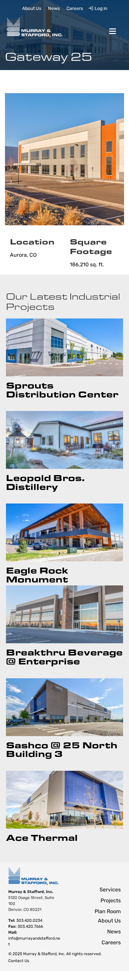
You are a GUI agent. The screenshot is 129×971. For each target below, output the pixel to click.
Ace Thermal (42, 837)
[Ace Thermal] (64, 800)
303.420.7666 (30, 927)
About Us (31, 9)
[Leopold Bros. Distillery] (64, 440)
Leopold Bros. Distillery (45, 481)
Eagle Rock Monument (37, 574)
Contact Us (18, 961)
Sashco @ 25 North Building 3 (61, 749)
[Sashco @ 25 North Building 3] (64, 707)
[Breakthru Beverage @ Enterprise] (64, 614)
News (54, 9)
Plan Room (108, 912)
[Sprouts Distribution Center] (64, 347)
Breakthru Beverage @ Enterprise (64, 656)
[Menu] (112, 31)
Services (110, 890)
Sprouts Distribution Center (62, 389)
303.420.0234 (29, 921)
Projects (111, 901)
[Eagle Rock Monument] (64, 532)
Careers (74, 9)
